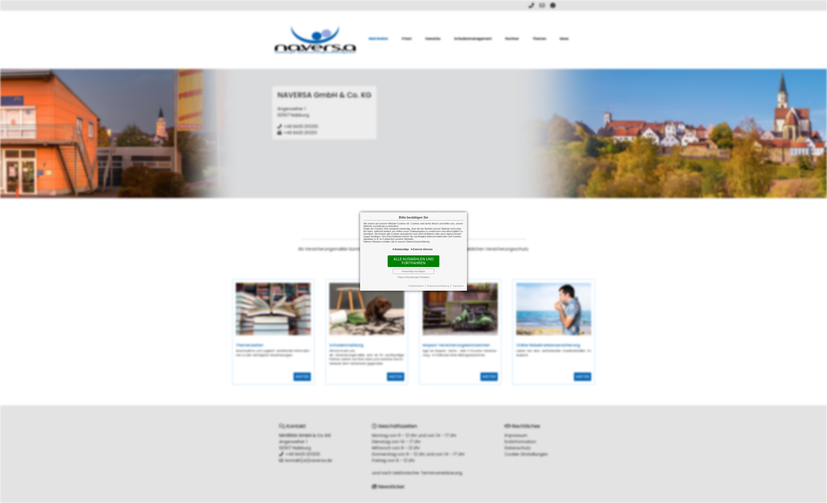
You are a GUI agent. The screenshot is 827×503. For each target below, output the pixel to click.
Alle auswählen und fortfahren (413, 261)
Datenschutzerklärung (438, 286)
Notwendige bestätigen (413, 271)
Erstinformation (416, 286)
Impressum (458, 286)
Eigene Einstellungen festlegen (413, 277)
